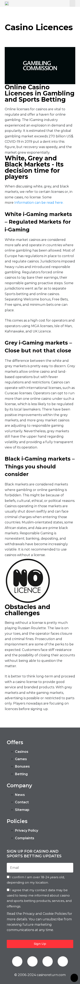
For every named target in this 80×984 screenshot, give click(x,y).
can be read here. (48, 203)
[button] (72, 3)
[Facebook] (17, 961)
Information (24, 203)
